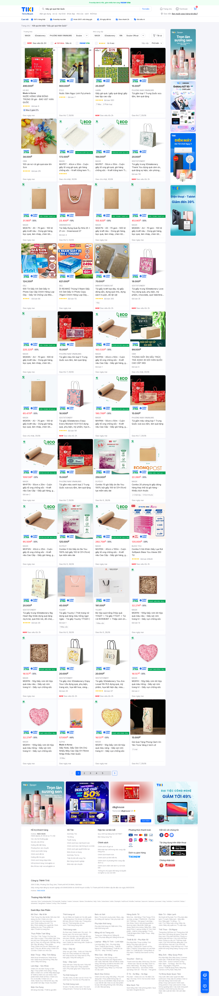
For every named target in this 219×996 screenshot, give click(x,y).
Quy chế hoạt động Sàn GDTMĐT (110, 834)
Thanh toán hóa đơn (134, 962)
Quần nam (77, 932)
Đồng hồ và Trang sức (104, 932)
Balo (96, 917)
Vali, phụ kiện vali (117, 919)
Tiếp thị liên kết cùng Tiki (76, 858)
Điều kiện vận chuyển (75, 864)
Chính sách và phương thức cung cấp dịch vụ (111, 862)
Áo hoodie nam (73, 936)
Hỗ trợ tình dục (49, 981)
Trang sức (98, 935)
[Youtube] (167, 835)
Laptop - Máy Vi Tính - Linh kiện (109, 942)
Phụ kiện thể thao (173, 936)
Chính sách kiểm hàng (39, 851)
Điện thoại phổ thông (42, 960)
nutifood (125, 901)
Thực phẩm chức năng (43, 971)
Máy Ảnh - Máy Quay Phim (170, 955)
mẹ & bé (62, 14)
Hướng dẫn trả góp (38, 857)
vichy (54, 903)
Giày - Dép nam (70, 962)
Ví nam (65, 987)
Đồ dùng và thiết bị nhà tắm (110, 964)
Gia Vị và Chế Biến (105, 981)
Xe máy (133, 979)
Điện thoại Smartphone (39, 957)
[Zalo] (172, 835)
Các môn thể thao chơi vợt (173, 943)
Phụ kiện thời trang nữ (102, 926)
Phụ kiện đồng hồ (105, 937)
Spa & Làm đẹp (142, 964)
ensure (75, 901)
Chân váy (78, 921)
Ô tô (139, 979)
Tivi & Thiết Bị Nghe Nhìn (139, 932)
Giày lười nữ (82, 955)
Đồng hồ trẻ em (118, 937)
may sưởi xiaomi (170, 983)
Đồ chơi (53, 917)
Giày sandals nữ (75, 953)
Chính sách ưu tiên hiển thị (107, 858)
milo (99, 901)
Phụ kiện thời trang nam (108, 927)
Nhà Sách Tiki (133, 985)
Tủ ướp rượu (181, 925)
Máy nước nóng (172, 923)
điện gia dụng (45, 14)
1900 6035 (41, 891)
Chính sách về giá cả (105, 846)
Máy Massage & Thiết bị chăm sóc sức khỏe (45, 974)
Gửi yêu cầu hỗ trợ (37, 842)
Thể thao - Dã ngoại (137, 921)
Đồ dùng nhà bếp (37, 990)
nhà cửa (80, 14)
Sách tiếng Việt (132, 988)
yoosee (158, 901)
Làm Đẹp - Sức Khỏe (40, 966)
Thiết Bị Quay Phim (172, 968)
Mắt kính (115, 926)
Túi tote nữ (76, 980)
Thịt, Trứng (42, 936)
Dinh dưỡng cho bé (42, 923)
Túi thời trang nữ (70, 975)
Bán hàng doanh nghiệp (75, 861)
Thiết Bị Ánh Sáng (173, 960)
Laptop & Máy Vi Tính (144, 929)
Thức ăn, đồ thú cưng (42, 948)
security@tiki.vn (49, 866)
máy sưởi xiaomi (175, 985)
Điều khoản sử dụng (74, 852)
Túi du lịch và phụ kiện (107, 917)
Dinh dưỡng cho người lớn (44, 925)
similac (169, 901)
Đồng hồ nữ (107, 935)
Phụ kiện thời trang (103, 923)
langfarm (42, 903)
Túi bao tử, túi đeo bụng (82, 989)
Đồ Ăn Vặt (102, 983)
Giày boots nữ (71, 955)
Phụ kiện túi (86, 980)
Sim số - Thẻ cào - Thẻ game (145, 970)
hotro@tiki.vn (50, 863)
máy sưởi (162, 977)
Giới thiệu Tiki (72, 834)
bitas (182, 901)
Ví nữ (86, 978)
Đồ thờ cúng (103, 968)
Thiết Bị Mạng (107, 948)
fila (58, 903)
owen (70, 901)
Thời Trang (146, 917)
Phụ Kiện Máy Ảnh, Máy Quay (169, 957)
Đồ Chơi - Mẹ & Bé (39, 914)
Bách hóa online (138, 927)
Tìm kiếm (145, 9)
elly (95, 901)
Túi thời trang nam (71, 984)
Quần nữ (78, 917)
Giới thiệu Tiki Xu (73, 855)
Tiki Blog (70, 837)
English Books (139, 990)
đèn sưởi (170, 977)
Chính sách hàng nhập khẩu (41, 860)
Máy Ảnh (178, 970)
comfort (176, 901)
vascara (34, 901)
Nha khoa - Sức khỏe (140, 968)
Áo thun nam (67, 932)
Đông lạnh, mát (46, 940)
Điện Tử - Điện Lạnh (167, 914)
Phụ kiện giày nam (74, 969)
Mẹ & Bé (141, 925)
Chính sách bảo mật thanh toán (78, 843)
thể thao (93, 14)
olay (164, 901)
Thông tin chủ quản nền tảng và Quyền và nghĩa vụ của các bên (112, 872)
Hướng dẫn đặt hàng (38, 845)
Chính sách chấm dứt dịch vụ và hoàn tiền (111, 867)
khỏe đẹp (71, 14)
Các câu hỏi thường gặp (39, 839)
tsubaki (63, 903)
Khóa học (146, 962)
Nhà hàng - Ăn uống (139, 966)
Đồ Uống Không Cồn (108, 985)
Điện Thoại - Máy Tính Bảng (43, 955)
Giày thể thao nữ (177, 946)
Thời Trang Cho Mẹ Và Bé (40, 917)
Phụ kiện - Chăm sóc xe (135, 977)
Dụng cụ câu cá (169, 940)
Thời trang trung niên (74, 925)
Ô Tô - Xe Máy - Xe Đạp (137, 974)
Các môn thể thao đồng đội (173, 942)
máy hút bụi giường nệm (172, 986)
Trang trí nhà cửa (101, 957)
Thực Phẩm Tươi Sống (40, 933)
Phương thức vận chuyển (40, 848)
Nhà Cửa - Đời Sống (103, 955)
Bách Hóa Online (102, 974)
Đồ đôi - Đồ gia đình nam (79, 938)
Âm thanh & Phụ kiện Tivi (168, 917)
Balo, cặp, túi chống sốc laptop (109, 918)
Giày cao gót (67, 951)
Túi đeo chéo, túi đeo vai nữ (73, 978)
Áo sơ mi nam (77, 934)
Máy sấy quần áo (170, 925)
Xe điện (148, 977)
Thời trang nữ (69, 914)
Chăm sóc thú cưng (102, 977)
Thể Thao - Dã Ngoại (168, 929)
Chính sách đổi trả (37, 854)
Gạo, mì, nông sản (42, 942)
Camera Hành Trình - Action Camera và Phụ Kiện (173, 962)
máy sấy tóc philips (174, 979)
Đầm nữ (71, 917)
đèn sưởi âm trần (169, 991)
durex (82, 901)
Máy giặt (166, 921)
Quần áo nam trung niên (76, 942)
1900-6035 (41, 834)
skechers (105, 901)
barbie (64, 901)
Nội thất (105, 962)
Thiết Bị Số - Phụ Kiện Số (137, 940)
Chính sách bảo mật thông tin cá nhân (81, 846)
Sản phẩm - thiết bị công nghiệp (141, 930)
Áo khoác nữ (80, 919)
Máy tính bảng (41, 962)
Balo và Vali (100, 914)
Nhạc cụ (112, 968)
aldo (112, 901)
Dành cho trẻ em (42, 946)
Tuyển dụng (71, 840)
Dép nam (74, 967)
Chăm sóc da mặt (37, 969)
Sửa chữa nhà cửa (105, 960)
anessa (151, 901)
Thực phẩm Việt (50, 938)
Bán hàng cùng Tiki (105, 837)
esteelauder (46, 901)
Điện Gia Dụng (37, 987)
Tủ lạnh (165, 919)
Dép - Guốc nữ (79, 951)
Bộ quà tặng (105, 987)
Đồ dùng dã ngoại (173, 934)
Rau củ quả (39, 938)
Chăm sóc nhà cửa (44, 950)
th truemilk (56, 901)
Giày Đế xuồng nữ (77, 957)
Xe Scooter (146, 979)
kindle (131, 901)
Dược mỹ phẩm (51, 983)
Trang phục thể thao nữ (167, 932)
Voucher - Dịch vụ (134, 959)
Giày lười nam (68, 965)
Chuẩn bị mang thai (42, 929)
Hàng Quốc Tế (133, 914)
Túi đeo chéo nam (75, 987)
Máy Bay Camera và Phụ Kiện (172, 969)
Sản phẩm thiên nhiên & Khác (44, 976)
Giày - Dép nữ (69, 949)
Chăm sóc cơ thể (42, 973)
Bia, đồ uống (39, 944)
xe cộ (54, 14)
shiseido (34, 903)
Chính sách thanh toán (106, 855)
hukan (49, 903)
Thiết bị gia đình (50, 990)
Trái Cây (34, 936)
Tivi (164, 923)
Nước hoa (39, 981)
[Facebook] (161, 835)
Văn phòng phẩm (145, 988)
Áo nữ (65, 917)
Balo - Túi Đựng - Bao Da (172, 964)
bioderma (88, 901)
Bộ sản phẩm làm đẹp (44, 982)
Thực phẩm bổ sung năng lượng (173, 947)
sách (87, 14)
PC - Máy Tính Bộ (104, 950)
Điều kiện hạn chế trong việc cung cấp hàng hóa (112, 851)
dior (39, 901)
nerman (138, 901)
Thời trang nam (69, 929)
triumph (117, 901)
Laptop (115, 950)
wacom (144, 901)
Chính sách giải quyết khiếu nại (78, 849)
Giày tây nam (78, 965)
